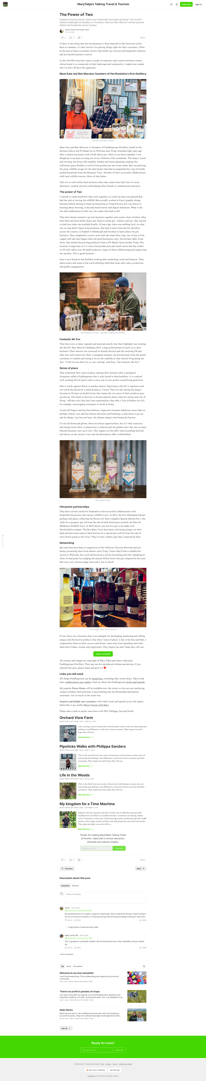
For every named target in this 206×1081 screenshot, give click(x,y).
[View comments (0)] (82, 1021)
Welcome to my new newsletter (77, 973)
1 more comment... (67, 954)
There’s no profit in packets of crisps (80, 991)
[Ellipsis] (145, 908)
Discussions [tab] (77, 966)
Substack (91, 1076)
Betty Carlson (70, 935)
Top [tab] (62, 966)
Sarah (67, 908)
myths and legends (135, 682)
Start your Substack (97, 1070)
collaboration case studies (78, 682)
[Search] (171, 4)
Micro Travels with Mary (96, 705)
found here (97, 678)
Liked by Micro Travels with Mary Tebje (80, 910)
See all (64, 1028)
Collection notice (125, 1064)
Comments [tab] (65, 886)
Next (139, 868)
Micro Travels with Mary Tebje (77, 30)
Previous (69, 868)
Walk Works (66, 1010)
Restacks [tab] (75, 886)
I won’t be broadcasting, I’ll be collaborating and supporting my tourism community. (89, 977)
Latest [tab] (68, 966)
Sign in (199, 4)
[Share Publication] (176, 4)
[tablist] (70, 885)
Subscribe (186, 4)
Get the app (115, 1070)
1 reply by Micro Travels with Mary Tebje (83, 927)
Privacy (108, 1064)
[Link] (56, 74)
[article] (103, 979)
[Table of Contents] (2, 540)
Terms (115, 1064)
